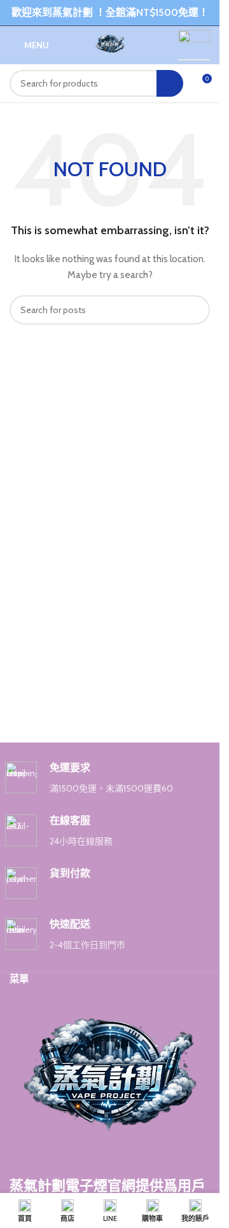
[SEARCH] (169, 83)
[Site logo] (110, 44)
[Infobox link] (110, 778)
